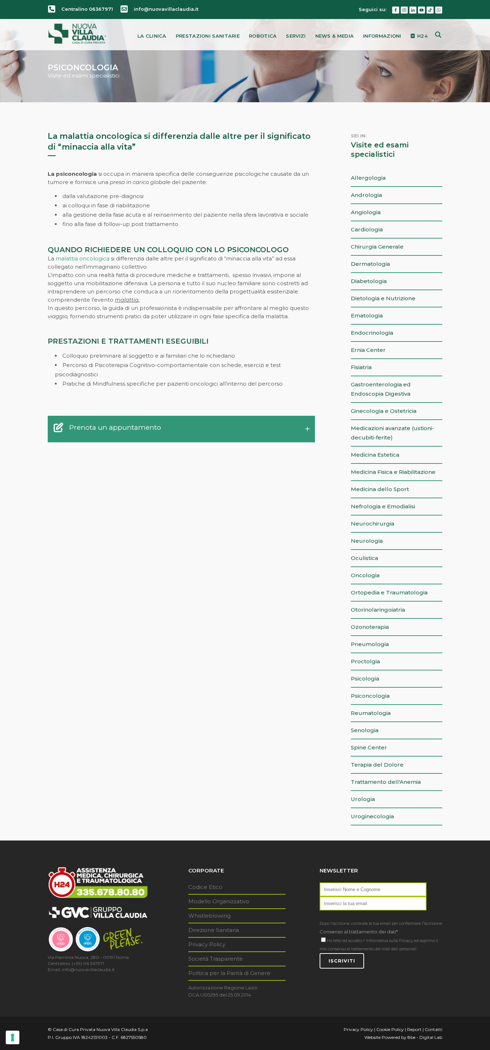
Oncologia (365, 575)
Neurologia (367, 540)
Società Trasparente (215, 958)
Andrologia (366, 195)
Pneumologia (370, 644)
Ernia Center (368, 350)
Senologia (364, 730)
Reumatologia (371, 713)
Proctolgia (365, 661)
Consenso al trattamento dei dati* (359, 931)
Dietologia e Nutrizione (383, 298)
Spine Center (369, 747)
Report (414, 1029)
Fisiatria (361, 367)
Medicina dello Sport (380, 489)
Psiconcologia (370, 695)
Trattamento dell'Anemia (386, 781)
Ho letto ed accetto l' (346, 940)
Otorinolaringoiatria (378, 609)
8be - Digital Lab (424, 1037)
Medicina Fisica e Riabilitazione (393, 472)
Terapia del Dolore (377, 764)
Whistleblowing (209, 915)
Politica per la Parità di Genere (229, 973)
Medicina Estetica (375, 454)
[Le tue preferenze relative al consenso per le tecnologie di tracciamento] (12, 1037)
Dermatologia (370, 263)
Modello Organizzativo (218, 901)
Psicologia (365, 678)
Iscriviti (342, 961)
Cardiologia (367, 229)
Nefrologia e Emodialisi (383, 506)
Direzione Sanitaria (213, 930)
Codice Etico (205, 887)
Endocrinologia (372, 332)
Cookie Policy (390, 1029)
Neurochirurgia (372, 523)
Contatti (433, 1029)
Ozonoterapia (370, 626)
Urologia (363, 799)
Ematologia (367, 315)
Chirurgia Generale (377, 246)
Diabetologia (369, 281)
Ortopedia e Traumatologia (389, 592)
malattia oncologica (82, 258)
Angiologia (366, 212)
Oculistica (364, 558)
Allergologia (368, 177)
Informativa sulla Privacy (389, 940)
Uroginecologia (372, 816)
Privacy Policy (206, 944)
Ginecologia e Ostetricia (383, 411)
